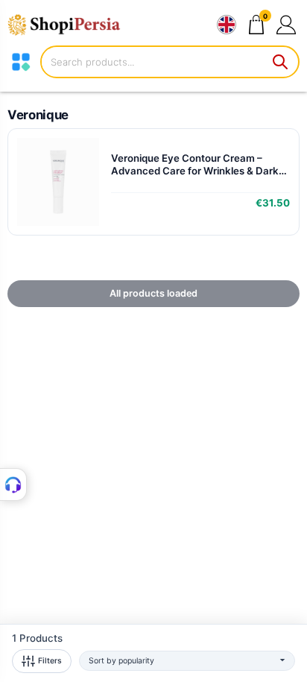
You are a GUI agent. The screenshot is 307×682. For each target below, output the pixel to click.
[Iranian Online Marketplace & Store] (70, 25)
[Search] (281, 62)
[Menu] (20, 61)
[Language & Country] (226, 24)
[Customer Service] (13, 484)
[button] (285, 24)
